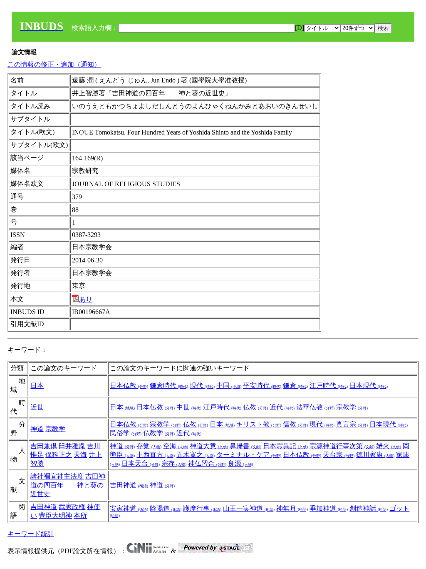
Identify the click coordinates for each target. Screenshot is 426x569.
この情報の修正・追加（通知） (54, 64)
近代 (282, 407)
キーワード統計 (30, 533)
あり (85, 299)
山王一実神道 (249, 508)
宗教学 (352, 407)
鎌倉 (295, 385)
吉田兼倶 (43, 445)
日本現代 (368, 385)
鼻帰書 (245, 445)
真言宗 (352, 424)
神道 (37, 428)
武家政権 (72, 506)
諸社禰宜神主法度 (57, 476)
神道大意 (209, 445)
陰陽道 (165, 508)
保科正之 (58, 454)
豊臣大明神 (55, 515)
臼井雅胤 (72, 445)
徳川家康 (375, 454)
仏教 (255, 407)
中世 (188, 407)
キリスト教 (258, 424)
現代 (202, 385)
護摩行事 (202, 508)
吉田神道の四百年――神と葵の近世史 (67, 485)
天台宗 (338, 454)
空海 (175, 445)
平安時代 (262, 385)
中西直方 (155, 454)
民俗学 (125, 433)
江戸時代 (329, 385)
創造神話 (368, 508)
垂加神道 (329, 508)
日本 (37, 385)
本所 (80, 515)
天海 (80, 454)
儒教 (295, 424)
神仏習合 (207, 463)
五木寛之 (195, 454)
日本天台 (140, 463)
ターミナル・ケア (248, 454)
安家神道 (129, 508)
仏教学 (159, 433)
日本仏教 (129, 385)
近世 (37, 407)
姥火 (388, 445)
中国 (228, 385)
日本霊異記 (285, 445)
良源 (240, 463)
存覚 (148, 445)
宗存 (173, 463)
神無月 (292, 508)
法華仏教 (315, 407)
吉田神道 (129, 485)
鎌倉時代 (169, 385)
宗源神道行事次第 (342, 445)
